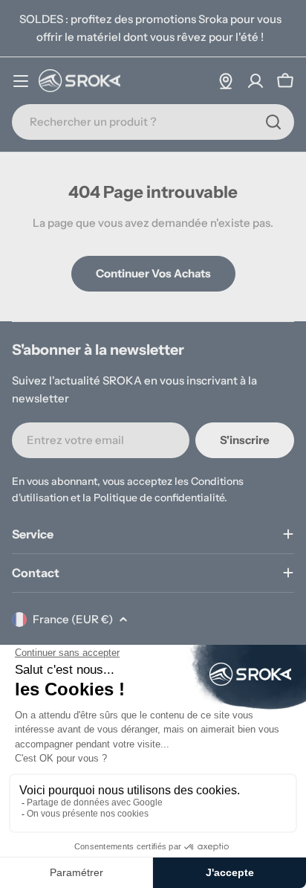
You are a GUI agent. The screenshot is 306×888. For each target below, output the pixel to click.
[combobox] (153, 122)
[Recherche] (273, 122)
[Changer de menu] (21, 81)
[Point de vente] (226, 81)
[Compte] (255, 81)
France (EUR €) (73, 619)
